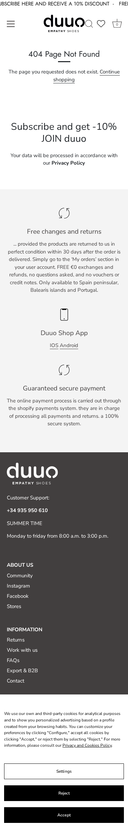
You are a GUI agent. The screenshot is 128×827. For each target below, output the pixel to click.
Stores (14, 606)
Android (69, 345)
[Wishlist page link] (101, 23)
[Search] (89, 24)
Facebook (18, 596)
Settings (64, 771)
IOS (54, 345)
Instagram (18, 585)
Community (20, 575)
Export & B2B (22, 670)
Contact (15, 680)
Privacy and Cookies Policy (87, 745)
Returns (16, 639)
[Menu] (10, 23)
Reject (64, 793)
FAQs (13, 660)
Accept (64, 815)
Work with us (22, 650)
